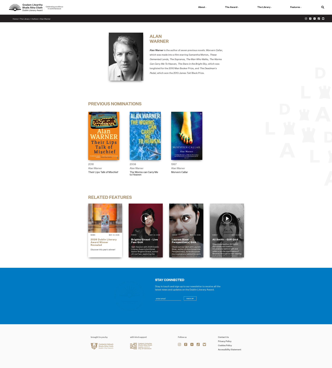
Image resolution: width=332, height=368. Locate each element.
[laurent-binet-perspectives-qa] (186, 230)
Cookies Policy (225, 345)
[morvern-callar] (186, 136)
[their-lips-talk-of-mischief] (103, 136)
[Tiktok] (319, 18)
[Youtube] (314, 18)
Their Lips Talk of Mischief (103, 172)
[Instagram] (306, 18)
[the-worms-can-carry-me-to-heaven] (145, 136)
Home (15, 19)
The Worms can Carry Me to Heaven (144, 173)
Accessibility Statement (229, 349)
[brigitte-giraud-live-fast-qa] (146, 230)
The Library (263, 7)
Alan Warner (95, 168)
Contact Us (223, 337)
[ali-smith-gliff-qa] (227, 230)
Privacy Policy (224, 341)
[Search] (322, 8)
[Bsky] (323, 18)
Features (295, 7)
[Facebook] (310, 18)
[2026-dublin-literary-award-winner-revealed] (105, 230)
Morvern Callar (179, 172)
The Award (231, 7)
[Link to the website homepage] (36, 7)
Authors (35, 19)
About (201, 7)
